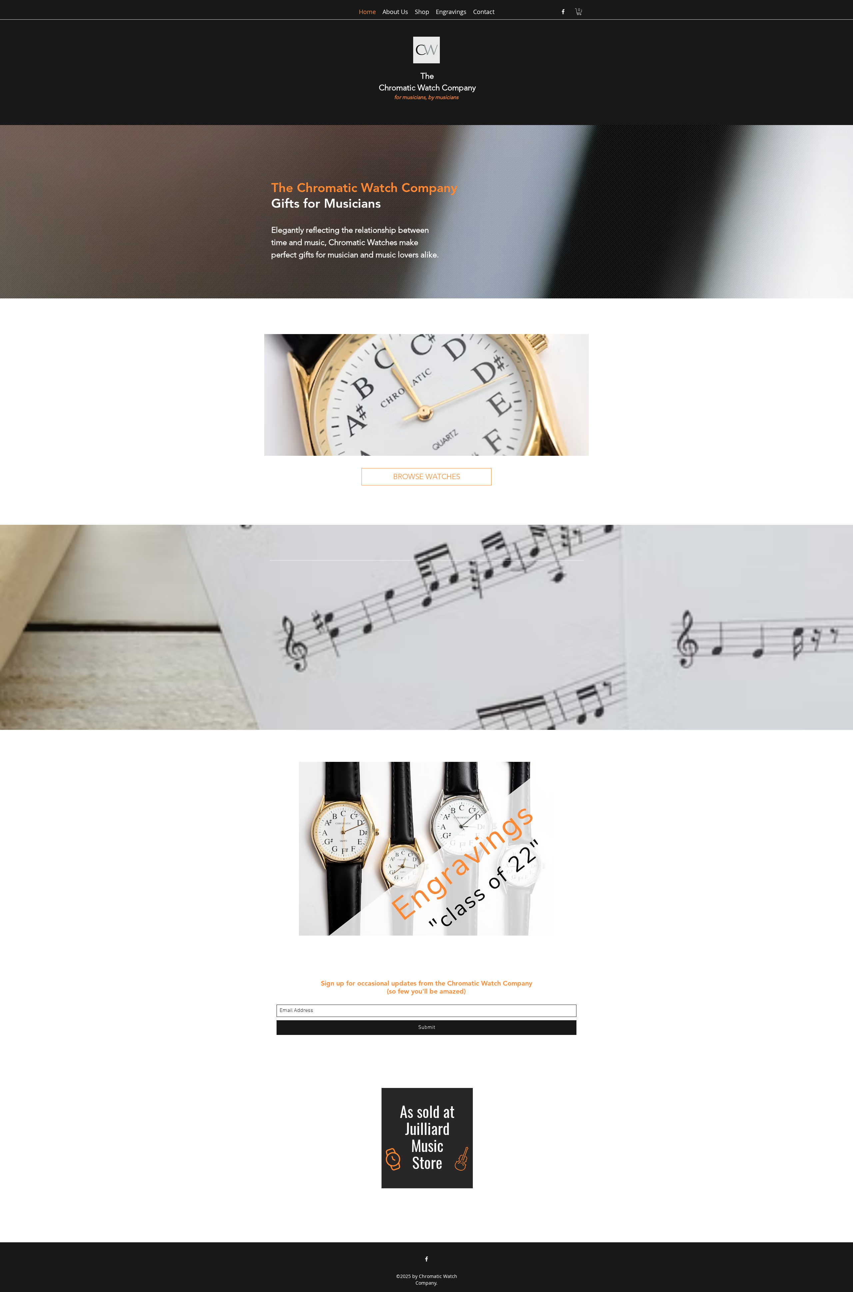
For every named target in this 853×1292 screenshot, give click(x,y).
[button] (579, 11)
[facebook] (563, 11)
